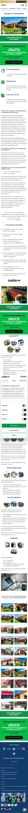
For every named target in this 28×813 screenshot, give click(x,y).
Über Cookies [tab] (22, 380)
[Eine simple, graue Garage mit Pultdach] (14, 507)
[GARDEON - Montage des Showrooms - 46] (7, 477)
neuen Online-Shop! (21, 1)
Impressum (3, 770)
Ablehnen (14, 435)
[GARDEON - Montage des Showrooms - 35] (14, 547)
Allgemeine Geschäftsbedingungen (9, 772)
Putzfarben (10, 464)
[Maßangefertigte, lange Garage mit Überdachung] (14, 294)
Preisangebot (10, 220)
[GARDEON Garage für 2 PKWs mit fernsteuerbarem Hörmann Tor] (20, 640)
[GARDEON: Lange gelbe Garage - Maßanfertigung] (10, 352)
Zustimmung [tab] (5, 380)
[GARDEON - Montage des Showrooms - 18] (21, 547)
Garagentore (13, 535)
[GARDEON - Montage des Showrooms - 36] (14, 554)
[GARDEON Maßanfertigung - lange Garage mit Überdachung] (20, 683)
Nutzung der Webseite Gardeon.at (9, 778)
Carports (19, 8)
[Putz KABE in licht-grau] (7, 441)
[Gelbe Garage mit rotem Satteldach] (7, 618)
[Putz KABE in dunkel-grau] (14, 441)
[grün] (21, 441)
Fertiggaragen (4, 8)
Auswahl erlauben (14, 430)
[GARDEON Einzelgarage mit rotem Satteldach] (7, 345)
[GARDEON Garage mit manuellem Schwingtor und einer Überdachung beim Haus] (7, 507)
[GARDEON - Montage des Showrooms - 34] (7, 547)
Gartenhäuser (12, 8)
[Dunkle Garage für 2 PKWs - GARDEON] (21, 507)
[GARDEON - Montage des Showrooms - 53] (21, 477)
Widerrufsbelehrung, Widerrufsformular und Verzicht (13, 790)
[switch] (24, 410)
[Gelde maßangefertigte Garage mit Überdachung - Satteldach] (20, 618)
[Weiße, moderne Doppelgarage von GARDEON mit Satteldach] (7, 640)
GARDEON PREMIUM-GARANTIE (9, 774)
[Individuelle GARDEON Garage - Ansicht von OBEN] (7, 694)
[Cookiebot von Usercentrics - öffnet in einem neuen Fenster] (20, 377)
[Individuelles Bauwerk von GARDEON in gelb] (7, 673)
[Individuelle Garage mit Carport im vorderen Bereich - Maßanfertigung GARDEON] (20, 705)
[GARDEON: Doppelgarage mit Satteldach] (21, 345)
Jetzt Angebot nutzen (14, 62)
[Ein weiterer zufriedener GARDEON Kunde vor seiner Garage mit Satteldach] (7, 629)
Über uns (3, 784)
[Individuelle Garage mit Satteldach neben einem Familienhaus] (20, 662)
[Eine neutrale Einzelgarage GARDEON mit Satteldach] (7, 662)
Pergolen (24, 8)
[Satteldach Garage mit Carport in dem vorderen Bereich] (17, 352)
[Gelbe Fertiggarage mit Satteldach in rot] (20, 694)
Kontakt (3, 782)
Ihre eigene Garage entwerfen (14, 38)
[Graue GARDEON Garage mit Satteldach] (14, 345)
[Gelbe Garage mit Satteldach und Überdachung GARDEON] (7, 607)
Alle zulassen (14, 425)
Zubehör (9, 570)
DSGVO (3, 776)
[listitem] (14, 761)
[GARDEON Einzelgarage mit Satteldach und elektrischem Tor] (20, 629)
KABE (2, 446)
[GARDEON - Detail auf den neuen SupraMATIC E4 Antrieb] (14, 582)
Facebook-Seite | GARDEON (17, 598)
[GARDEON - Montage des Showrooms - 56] (14, 477)
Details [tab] (14, 380)
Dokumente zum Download (7, 768)
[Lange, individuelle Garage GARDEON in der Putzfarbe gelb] (7, 683)
